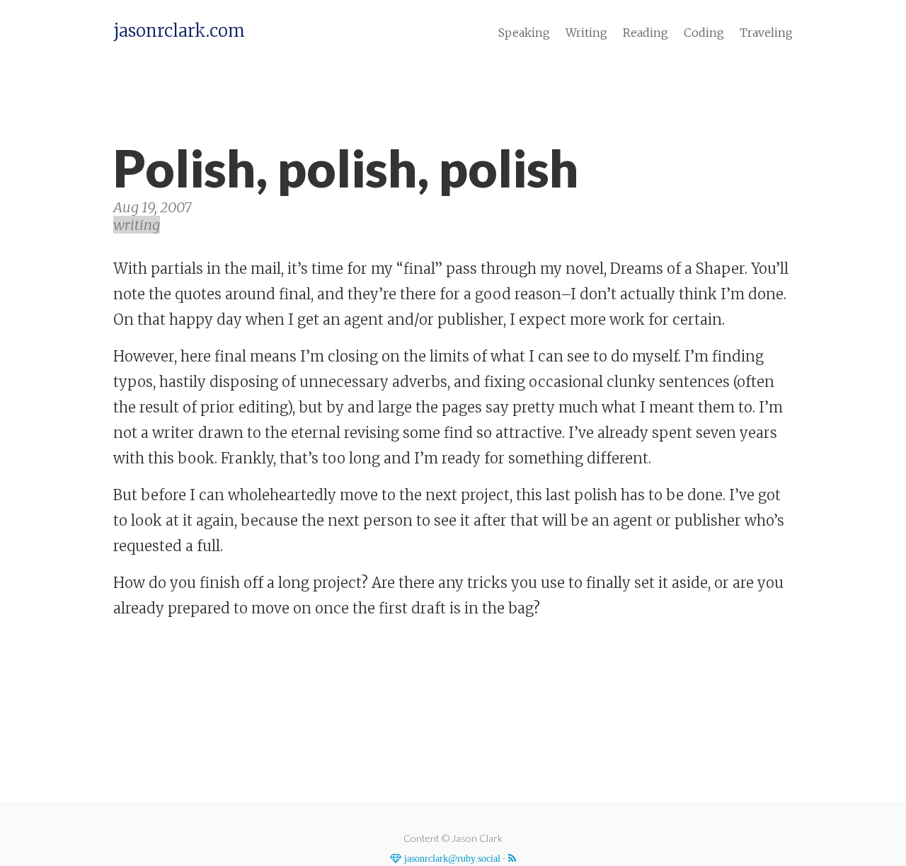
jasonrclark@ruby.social (450, 858)
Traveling (766, 32)
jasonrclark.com (179, 31)
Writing (586, 32)
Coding (704, 32)
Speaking (524, 32)
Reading (645, 32)
